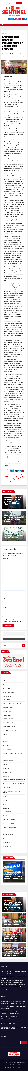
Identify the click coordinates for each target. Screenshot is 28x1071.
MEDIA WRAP (6, 787)
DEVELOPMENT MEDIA (9, 722)
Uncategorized (6, 842)
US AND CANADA (7, 846)
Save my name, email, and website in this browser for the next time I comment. (13, 620)
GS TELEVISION (7, 757)
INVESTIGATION (7, 772)
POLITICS (4, 33)
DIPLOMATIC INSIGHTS (9, 730)
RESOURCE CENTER (9, 819)
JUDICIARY (6, 776)
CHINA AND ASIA (7, 696)
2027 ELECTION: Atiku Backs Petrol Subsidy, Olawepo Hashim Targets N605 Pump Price (13, 501)
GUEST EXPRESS (8, 760)
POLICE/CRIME (7, 812)
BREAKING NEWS (8, 688)
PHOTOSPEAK (7, 808)
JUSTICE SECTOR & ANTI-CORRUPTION (14, 780)
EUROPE (5, 741)
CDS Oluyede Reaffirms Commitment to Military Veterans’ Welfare (14, 923)
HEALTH (5, 764)
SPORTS (5, 838)
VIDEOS (5, 850)
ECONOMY (6, 734)
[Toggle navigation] (15, 25)
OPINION (5, 800)
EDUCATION (6, 738)
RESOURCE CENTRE (9, 823)
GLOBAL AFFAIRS (7, 749)
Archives (5, 680)
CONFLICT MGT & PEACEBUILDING (12, 703)
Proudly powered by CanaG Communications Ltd (14, 1062)
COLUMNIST (6, 700)
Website (5, 607)
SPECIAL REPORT (8, 834)
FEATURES (6, 745)
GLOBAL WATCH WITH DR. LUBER (12, 753)
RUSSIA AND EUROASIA (9, 827)
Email (4, 598)
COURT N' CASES (8, 707)
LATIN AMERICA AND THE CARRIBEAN (13, 783)
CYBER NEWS (7, 715)
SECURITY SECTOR (8, 831)
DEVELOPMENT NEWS (9, 726)
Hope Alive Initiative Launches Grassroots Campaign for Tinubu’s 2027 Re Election (13, 534)
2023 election (14, 53)
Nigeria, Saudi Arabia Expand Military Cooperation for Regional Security (12, 937)
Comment (5, 558)
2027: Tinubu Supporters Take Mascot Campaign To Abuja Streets (14, 518)
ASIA (4, 684)
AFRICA (5, 677)
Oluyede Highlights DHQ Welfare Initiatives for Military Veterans (14, 953)
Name (4, 588)
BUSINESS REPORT (8, 692)
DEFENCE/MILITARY (8, 719)
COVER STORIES (7, 711)
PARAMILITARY (7, 804)
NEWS (4, 796)
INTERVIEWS (6, 768)
